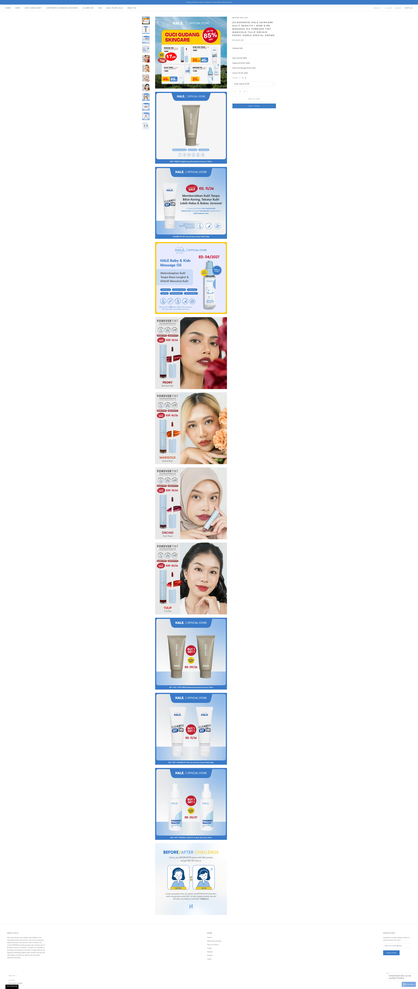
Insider (209, 948)
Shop (17, 8)
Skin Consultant (33, 8)
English (377, 8)
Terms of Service (212, 945)
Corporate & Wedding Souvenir (62, 8)
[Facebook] (240, 78)
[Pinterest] (245, 78)
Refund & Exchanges (214, 941)
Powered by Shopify (16, 983)
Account (388, 8)
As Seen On (88, 8)
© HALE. (12, 980)
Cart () (409, 8)
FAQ (100, 8)
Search (398, 8)
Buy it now (254, 106)
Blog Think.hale (114, 8)
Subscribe (391, 953)
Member (210, 955)
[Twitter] (242, 78)
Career (209, 959)
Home (8, 8)
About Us (131, 8)
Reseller (210, 952)
